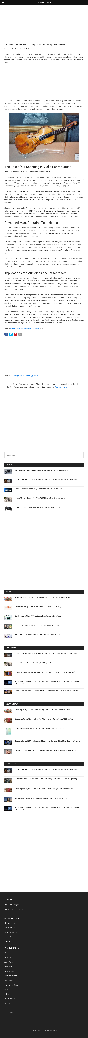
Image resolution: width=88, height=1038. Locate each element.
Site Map (7, 941)
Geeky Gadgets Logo (11, 932)
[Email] (20, 334)
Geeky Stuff (8, 989)
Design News (19, 376)
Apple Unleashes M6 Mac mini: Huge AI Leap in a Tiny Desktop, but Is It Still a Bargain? (46, 479)
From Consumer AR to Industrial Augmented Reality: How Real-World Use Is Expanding (46, 779)
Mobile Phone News (10, 999)
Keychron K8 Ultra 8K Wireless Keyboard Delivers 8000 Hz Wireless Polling (41, 470)
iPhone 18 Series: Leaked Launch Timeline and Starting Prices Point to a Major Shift (45, 672)
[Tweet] (11, 334)
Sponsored (8, 1008)
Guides (6, 994)
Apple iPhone (8, 962)
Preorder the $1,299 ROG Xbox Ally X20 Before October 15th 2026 (38, 507)
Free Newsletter (9, 927)
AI (5, 953)
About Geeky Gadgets (11, 905)
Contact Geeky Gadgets (12, 918)
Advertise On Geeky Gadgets (13, 909)
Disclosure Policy (61, 387)
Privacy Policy (9, 937)
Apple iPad (7, 957)
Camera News (9, 971)
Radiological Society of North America (24, 328)
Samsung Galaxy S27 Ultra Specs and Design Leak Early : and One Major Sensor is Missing (47, 741)
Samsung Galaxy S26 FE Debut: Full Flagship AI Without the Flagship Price (41, 728)
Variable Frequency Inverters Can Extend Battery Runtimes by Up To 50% (41, 798)
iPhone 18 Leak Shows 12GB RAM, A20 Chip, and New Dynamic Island (40, 498)
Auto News (8, 966)
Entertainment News (11, 985)
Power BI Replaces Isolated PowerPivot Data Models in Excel (37, 625)
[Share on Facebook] (6, 334)
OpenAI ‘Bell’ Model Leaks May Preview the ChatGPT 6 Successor (38, 489)
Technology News (31, 376)
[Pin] (16, 334)
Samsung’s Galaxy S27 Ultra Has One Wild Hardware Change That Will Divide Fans (44, 719)
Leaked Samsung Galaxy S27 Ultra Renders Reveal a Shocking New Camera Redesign (45, 750)
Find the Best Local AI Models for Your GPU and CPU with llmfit (37, 634)
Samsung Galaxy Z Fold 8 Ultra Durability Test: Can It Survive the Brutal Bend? (42, 598)
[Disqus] (44, 424)
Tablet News (8, 1012)
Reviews (7, 1003)
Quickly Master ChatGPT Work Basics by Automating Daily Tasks (38, 616)
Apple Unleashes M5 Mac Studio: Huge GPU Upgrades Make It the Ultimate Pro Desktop (46, 691)
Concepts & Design (10, 976)
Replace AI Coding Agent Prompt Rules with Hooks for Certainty (38, 607)
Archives (7, 914)
